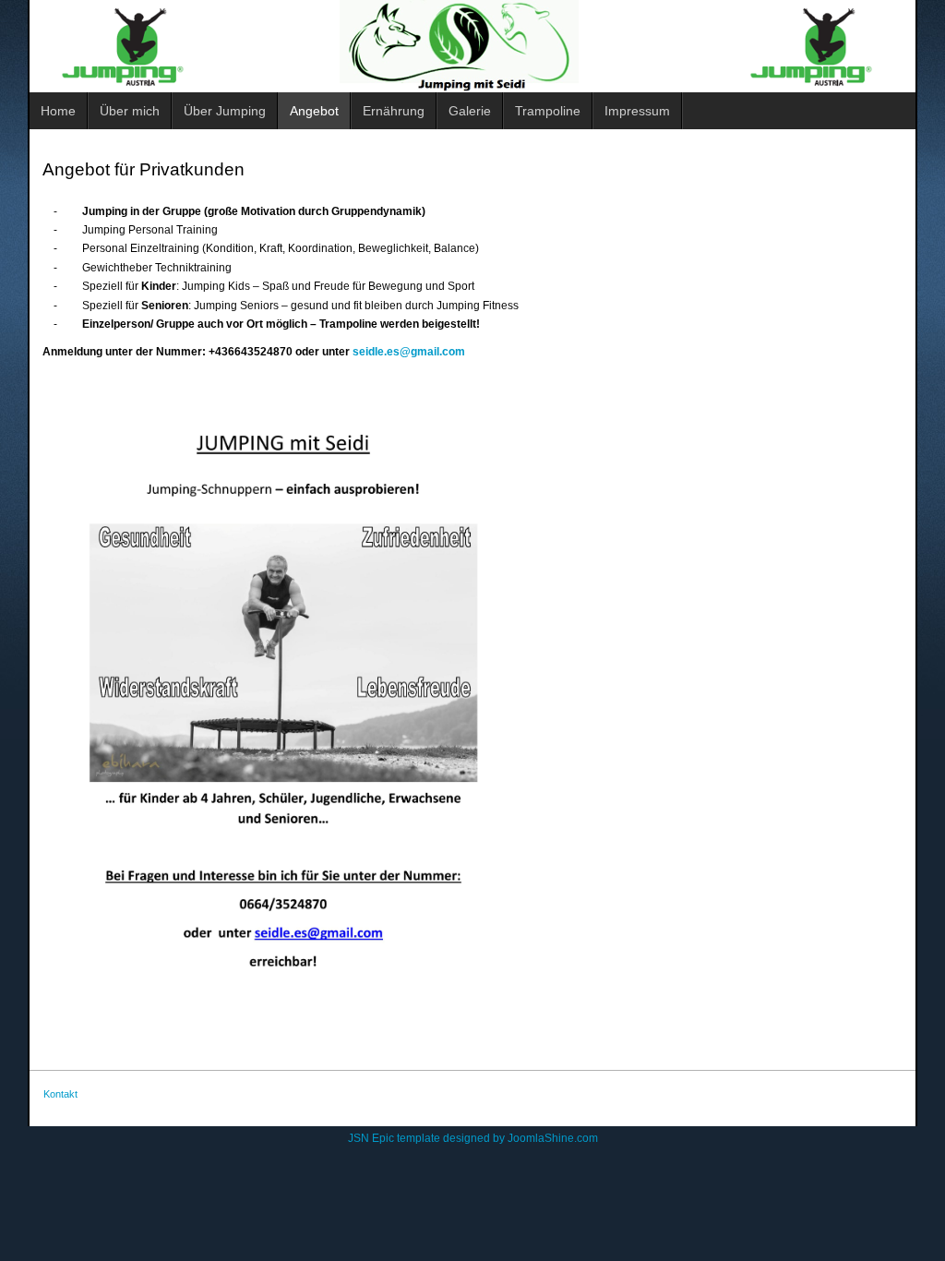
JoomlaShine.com (553, 1138)
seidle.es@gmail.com (409, 351)
